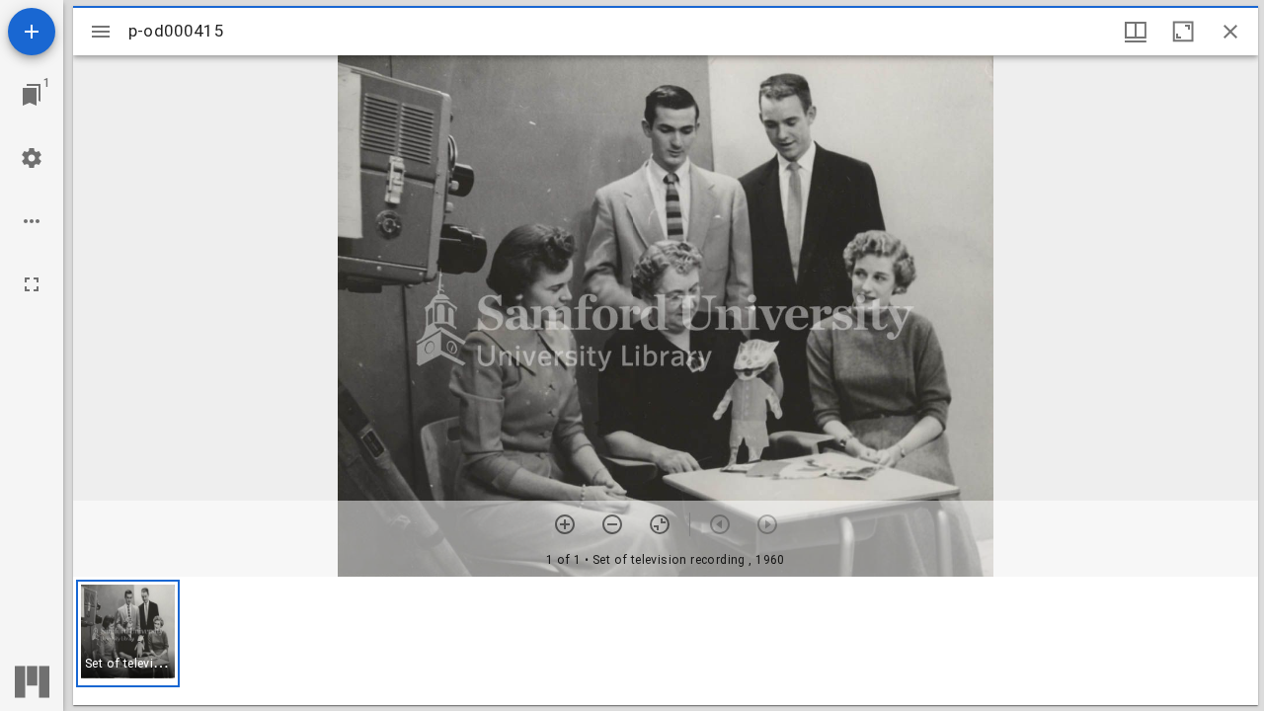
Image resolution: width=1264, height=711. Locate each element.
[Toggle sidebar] (100, 31)
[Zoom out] (612, 524)
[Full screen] (31, 284)
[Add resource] (31, 31)
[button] (128, 633)
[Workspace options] (31, 221)
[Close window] (1230, 31)
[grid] (665, 641)
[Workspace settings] (31, 158)
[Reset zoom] (659, 524)
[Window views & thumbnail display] (1135, 31)
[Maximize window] (1183, 31)
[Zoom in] (565, 524)
